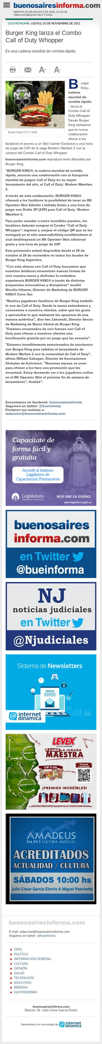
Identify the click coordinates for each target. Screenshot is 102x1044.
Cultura (21, 963)
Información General (32, 959)
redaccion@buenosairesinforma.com (35, 413)
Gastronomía (19, 23)
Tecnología (24, 978)
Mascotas (22, 982)
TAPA (18, 949)
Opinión (20, 968)
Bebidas (21, 987)
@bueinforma (50, 406)
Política (21, 954)
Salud (19, 973)
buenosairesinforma (66, 402)
